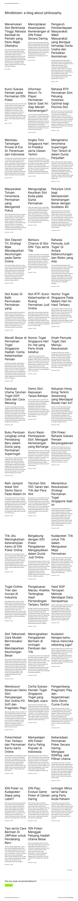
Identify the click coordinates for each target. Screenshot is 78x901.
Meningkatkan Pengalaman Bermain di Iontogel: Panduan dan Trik (38, 643)
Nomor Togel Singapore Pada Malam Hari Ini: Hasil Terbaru (62, 299)
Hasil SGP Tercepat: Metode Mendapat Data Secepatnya (62, 594)
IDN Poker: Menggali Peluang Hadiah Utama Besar (39, 834)
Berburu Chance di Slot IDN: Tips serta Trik (38, 245)
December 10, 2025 (32, 373)
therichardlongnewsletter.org (12, 3)
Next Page (70, 870)
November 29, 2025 (32, 675)
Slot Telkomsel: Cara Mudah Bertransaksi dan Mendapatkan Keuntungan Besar (15, 644)
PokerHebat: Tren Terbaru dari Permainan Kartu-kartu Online (15, 744)
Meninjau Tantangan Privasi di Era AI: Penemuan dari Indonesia (14, 147)
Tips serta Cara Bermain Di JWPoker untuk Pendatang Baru (15, 836)
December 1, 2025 (55, 622)
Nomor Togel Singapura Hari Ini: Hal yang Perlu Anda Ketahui (38, 345)
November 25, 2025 (32, 773)
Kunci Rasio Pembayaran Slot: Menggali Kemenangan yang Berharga (38, 439)
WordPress (70, 897)
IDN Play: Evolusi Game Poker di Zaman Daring (39, 793)
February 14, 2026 (32, 132)
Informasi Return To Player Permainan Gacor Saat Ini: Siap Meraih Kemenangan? (38, 99)
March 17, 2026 (31, 60)
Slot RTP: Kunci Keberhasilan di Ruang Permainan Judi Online (38, 301)
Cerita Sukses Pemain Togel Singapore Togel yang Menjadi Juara (38, 694)
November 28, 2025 (55, 666)
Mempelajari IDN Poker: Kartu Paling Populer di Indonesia (36, 744)
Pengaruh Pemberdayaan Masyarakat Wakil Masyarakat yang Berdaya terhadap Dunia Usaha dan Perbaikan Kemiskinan (62, 40)
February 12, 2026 (55, 130)
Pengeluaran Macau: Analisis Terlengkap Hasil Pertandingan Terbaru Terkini (39, 595)
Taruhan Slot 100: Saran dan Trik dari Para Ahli (38, 488)
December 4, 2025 (32, 515)
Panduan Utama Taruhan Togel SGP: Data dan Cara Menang (15, 396)
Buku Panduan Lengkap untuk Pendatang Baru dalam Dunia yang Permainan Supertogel (15, 443)
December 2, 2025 (55, 575)
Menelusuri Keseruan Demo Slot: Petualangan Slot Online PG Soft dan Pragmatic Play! (16, 697)
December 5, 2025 (9, 515)
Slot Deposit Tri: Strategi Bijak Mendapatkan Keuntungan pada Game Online (14, 250)
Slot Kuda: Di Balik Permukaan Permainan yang (13, 301)
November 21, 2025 (9, 864)
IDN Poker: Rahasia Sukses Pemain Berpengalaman (62, 438)
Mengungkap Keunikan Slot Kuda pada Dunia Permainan (37, 196)
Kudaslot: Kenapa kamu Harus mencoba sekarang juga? (62, 639)
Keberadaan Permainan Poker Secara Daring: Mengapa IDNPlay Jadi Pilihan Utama (60, 748)
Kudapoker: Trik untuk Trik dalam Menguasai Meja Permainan (62, 544)
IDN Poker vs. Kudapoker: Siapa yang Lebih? (14, 793)
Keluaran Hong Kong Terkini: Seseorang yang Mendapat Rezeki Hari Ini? (62, 396)
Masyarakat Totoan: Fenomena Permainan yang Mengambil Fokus (13, 199)
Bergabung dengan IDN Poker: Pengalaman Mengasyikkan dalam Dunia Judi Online (38, 546)
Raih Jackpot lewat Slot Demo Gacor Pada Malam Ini (15, 488)
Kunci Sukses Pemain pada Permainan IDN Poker (15, 94)
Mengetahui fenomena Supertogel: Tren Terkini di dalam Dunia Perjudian (61, 149)
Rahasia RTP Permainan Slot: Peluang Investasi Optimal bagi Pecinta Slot (62, 98)
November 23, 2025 (32, 820)
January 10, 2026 (32, 176)
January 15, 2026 (8, 177)
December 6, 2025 (9, 475)
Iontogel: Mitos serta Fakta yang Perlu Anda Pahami (61, 793)
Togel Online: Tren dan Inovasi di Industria (14, 592)
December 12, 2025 (55, 181)
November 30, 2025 (9, 678)
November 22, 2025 (55, 820)
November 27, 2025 (55, 727)
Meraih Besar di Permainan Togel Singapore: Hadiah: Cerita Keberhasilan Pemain (15, 348)
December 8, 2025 (9, 424)
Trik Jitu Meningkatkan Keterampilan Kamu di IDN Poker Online (14, 543)
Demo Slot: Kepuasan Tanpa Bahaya (38, 392)
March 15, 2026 (54, 81)
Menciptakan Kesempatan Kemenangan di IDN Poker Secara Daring (39, 31)
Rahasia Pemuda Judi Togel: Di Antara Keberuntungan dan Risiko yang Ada (62, 250)
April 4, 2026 (7, 69)
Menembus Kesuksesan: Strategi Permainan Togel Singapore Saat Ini (62, 493)
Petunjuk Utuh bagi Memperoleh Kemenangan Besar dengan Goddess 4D (61, 198)
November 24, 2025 (55, 780)
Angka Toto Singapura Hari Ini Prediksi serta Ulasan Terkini (38, 147)
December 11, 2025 (32, 272)
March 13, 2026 (8, 123)
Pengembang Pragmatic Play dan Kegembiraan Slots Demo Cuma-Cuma (61, 695)
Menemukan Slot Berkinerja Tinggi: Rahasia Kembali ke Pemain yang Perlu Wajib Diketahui (15, 34)
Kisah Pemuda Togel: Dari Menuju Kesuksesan (61, 343)
